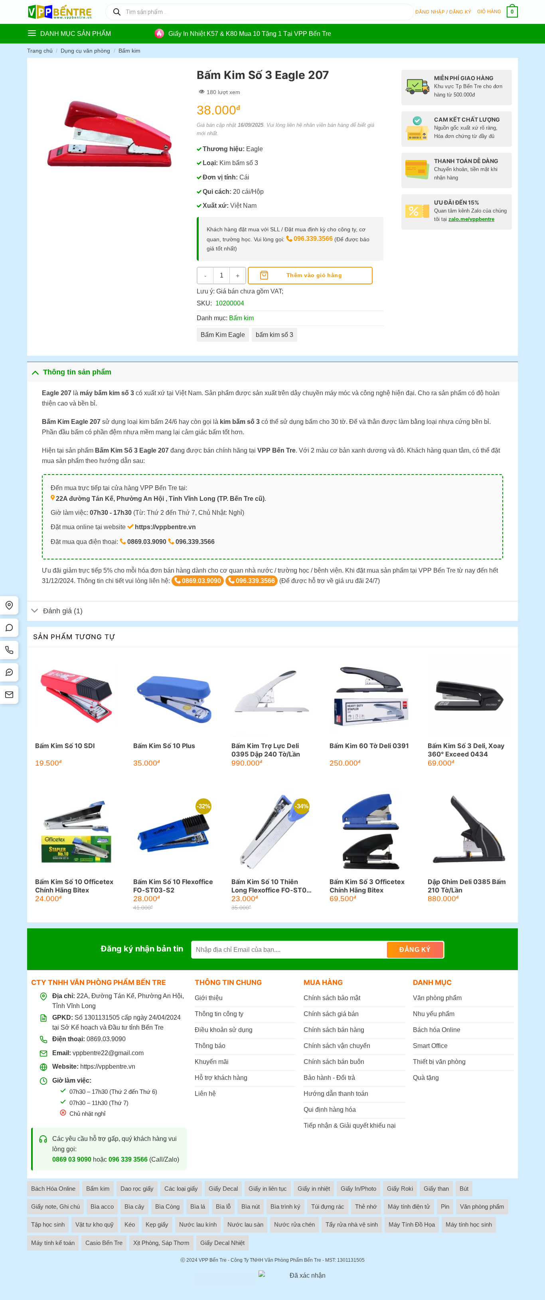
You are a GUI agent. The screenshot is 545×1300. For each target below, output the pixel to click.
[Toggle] (35, 371)
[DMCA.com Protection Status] (225, 1279)
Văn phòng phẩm (482, 1206)
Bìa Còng (167, 1206)
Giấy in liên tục (268, 1188)
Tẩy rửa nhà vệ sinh (352, 1224)
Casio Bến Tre (103, 1242)
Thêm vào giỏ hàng (314, 275)
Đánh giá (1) (63, 611)
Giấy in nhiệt (314, 1188)
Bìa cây (134, 1206)
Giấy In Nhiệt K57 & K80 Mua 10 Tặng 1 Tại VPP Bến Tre (249, 33)
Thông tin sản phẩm (77, 372)
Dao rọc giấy (137, 1188)
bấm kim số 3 (274, 334)
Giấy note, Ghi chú (55, 1206)
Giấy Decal (223, 1188)
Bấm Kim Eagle (223, 334)
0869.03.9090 (201, 580)
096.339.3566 (313, 238)
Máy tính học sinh (469, 1224)
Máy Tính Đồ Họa (412, 1224)
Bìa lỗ (223, 1206)
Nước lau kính (198, 1224)
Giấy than (436, 1188)
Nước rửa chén (294, 1224)
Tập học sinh (48, 1224)
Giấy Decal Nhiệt (222, 1242)
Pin (445, 1206)
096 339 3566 (128, 1159)
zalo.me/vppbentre (471, 219)
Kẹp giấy (157, 1224)
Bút (464, 1188)
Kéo (129, 1224)
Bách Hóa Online (53, 1188)
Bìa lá (197, 1206)
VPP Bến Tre (213, 1260)
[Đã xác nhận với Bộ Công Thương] (304, 1279)
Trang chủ (40, 50)
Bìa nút (250, 1206)
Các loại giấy (181, 1188)
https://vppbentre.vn (107, 1066)
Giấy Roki (400, 1188)
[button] (443, 12)
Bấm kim (129, 50)
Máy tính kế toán (53, 1242)
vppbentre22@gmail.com (108, 1053)
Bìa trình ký (285, 1206)
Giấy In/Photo (358, 1188)
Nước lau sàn (245, 1224)
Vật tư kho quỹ (94, 1224)
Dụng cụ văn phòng (85, 50)
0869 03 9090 (71, 1159)
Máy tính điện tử (409, 1206)
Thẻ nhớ (366, 1206)
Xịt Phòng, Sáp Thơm (161, 1242)
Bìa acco (102, 1206)
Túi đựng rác (327, 1206)
